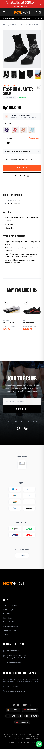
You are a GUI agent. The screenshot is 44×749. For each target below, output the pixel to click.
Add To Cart (20, 175)
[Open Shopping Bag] (40, 12)
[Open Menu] (4, 12)
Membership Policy (9, 630)
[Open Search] (36, 12)
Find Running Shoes (9, 610)
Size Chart (36, 138)
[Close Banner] (40, 4)
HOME (5, 25)
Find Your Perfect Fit (10, 606)
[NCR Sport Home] (22, 12)
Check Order (7, 618)
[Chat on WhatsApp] (39, 744)
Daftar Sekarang (20, 6)
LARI (18, 25)
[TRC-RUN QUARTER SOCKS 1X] (6, 129)
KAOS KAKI (38, 25)
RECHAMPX (27, 25)
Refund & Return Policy (11, 626)
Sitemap (5, 634)
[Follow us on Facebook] (18, 428)
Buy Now (20, 167)
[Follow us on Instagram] (25, 428)
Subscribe (22, 409)
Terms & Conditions (9, 622)
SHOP (12, 25)
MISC (8, 143)
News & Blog (7, 614)
